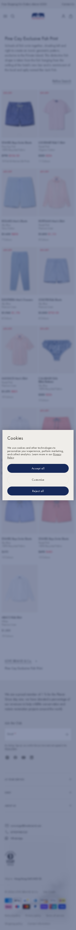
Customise (38, 480)
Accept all (38, 468)
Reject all (38, 491)
